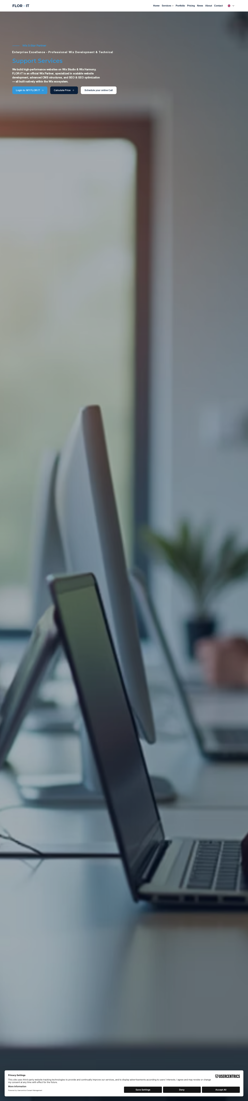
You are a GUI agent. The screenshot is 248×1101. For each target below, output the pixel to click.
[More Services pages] (173, 5)
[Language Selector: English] (231, 6)
